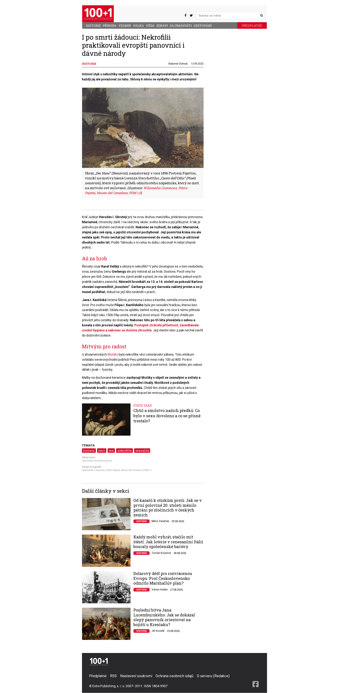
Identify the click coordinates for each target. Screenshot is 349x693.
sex (111, 450)
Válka (138, 25)
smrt (101, 450)
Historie (93, 25)
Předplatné (252, 25)
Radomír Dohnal (178, 63)
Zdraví (162, 25)
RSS (113, 676)
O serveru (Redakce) (213, 676)
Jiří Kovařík (158, 630)
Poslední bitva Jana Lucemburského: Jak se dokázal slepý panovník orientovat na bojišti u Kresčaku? (164, 617)
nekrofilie (124, 450)
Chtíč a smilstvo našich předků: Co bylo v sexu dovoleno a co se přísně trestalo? (166, 416)
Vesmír (124, 25)
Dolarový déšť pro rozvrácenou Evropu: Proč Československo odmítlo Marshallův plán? (162, 578)
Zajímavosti (181, 25)
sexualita (142, 450)
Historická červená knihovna (97, 460)
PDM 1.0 (147, 470)
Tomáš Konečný (161, 553)
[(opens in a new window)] (185, 15)
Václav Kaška (160, 589)
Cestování (203, 25)
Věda (150, 25)
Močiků (113, 354)
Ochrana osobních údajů (174, 676)
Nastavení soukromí (136, 676)
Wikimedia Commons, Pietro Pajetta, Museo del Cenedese (112, 470)
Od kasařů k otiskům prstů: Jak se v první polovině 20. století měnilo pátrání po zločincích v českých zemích (167, 507)
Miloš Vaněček (160, 521)
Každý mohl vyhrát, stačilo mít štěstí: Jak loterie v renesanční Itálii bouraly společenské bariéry (168, 542)
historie (89, 450)
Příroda (110, 25)
